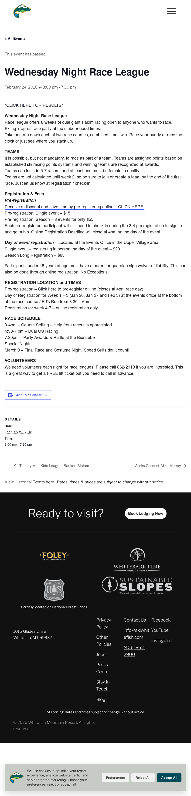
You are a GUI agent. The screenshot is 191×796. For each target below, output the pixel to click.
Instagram (161, 640)
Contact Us (135, 620)
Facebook (161, 620)
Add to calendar (28, 395)
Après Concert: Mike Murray (158, 465)
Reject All (143, 777)
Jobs (101, 654)
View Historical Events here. (30, 482)
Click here (47, 289)
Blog (100, 699)
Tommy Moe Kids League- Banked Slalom (53, 465)
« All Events (15, 38)
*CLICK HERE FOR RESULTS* (34, 105)
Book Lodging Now (145, 513)
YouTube (160, 630)
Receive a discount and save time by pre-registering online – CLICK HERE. (74, 206)
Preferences (115, 777)
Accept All (169, 777)
